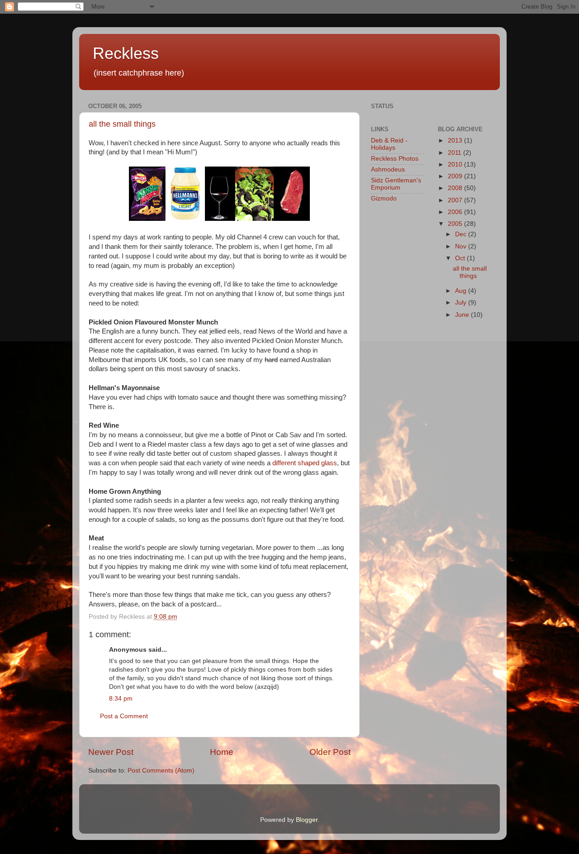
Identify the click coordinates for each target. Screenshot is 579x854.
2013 (456, 140)
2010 (456, 164)
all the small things (122, 124)
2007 (456, 200)
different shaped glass (304, 463)
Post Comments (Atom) (161, 770)
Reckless (126, 53)
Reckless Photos (394, 158)
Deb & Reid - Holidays (389, 144)
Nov (461, 246)
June (463, 314)
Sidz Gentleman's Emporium (396, 184)
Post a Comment (124, 716)
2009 (456, 176)
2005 (456, 223)
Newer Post (110, 752)
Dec (461, 234)
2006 (456, 212)
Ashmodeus (388, 169)
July (461, 302)
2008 (456, 188)
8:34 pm (121, 698)
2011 (455, 152)
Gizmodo (384, 198)
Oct (461, 258)
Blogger (307, 819)
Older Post (330, 752)
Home (221, 752)
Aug (461, 290)
